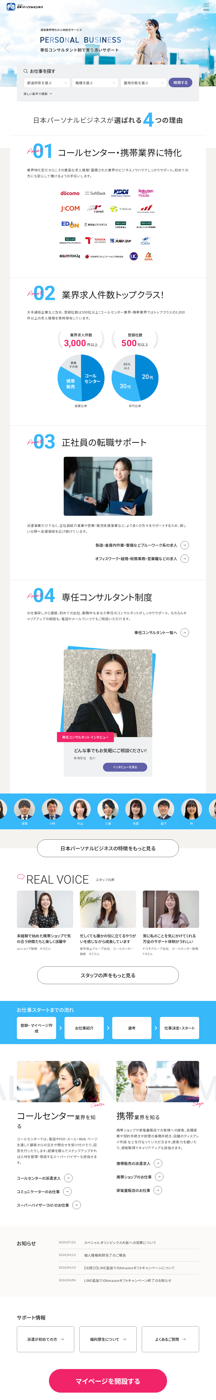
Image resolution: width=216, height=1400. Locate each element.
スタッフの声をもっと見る (108, 975)
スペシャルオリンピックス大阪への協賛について (120, 1242)
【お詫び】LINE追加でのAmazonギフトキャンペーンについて (129, 1267)
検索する (180, 82)
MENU (206, 9)
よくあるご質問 (167, 1339)
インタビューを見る (125, 767)
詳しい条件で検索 (36, 94)
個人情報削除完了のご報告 (105, 1255)
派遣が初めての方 (42, 1339)
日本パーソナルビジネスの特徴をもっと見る (108, 848)
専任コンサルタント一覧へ (155, 632)
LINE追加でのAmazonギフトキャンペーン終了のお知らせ (127, 1280)
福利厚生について (104, 1339)
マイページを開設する (108, 1381)
